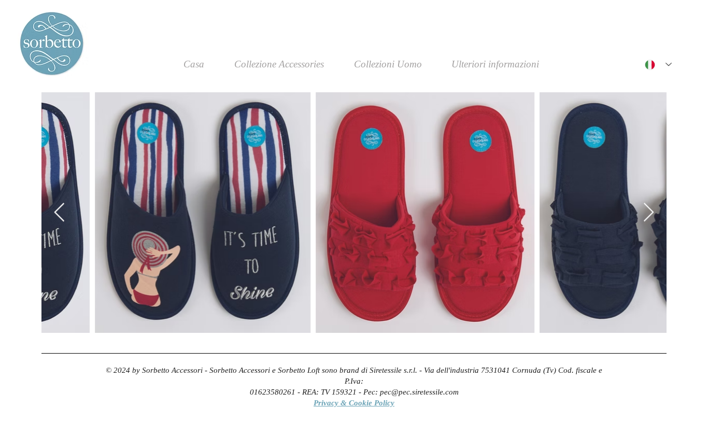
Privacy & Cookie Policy (354, 403)
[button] (495, 67)
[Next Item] (649, 213)
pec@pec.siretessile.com (419, 392)
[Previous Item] (59, 213)
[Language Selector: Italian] (658, 64)
